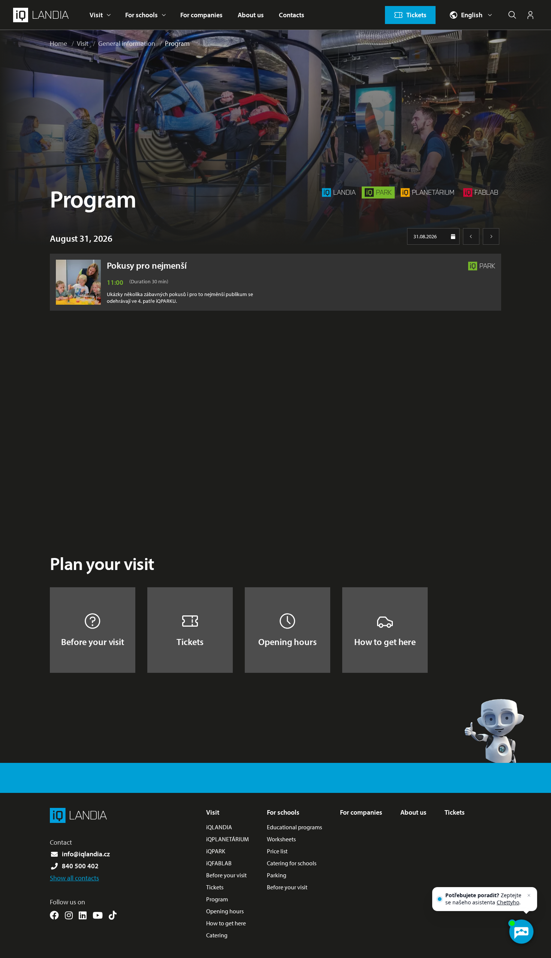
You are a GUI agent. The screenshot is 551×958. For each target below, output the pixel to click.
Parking (276, 875)
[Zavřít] (529, 895)
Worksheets (281, 839)
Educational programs (294, 827)
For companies (201, 15)
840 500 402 (80, 866)
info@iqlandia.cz (86, 854)
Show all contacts (74, 878)
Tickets (190, 641)
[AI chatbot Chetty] (521, 932)
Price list (277, 851)
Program (177, 43)
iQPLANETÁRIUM (227, 839)
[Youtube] (98, 915)
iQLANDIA (219, 827)
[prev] (471, 236)
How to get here (385, 641)
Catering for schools (291, 863)
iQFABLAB (219, 863)
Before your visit (92, 641)
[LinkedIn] (83, 915)
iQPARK (215, 851)
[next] (491, 236)
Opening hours (287, 641)
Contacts (291, 15)
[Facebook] (54, 915)
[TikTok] (113, 915)
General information (126, 43)
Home (58, 43)
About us (251, 15)
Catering (217, 935)
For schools (141, 15)
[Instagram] (69, 915)
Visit (96, 15)
